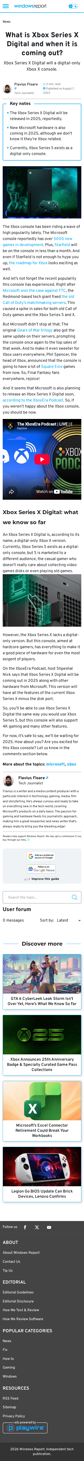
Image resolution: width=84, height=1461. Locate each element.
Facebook (25, 1227)
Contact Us (11, 1262)
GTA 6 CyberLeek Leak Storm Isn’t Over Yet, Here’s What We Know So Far (42, 1001)
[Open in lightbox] (42, 601)
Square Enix (51, 366)
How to (8, 1359)
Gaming (9, 1367)
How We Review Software (23, 1319)
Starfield (62, 245)
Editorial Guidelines (18, 1292)
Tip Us (8, 1271)
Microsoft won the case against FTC (34, 290)
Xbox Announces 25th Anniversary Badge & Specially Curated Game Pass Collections (42, 1065)
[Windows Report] (30, 6)
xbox (71, 764)
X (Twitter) (37, 1227)
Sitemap (9, 1407)
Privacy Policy (14, 1416)
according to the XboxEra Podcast (33, 400)
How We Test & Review (21, 1310)
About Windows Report (21, 1253)
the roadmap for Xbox (28, 263)
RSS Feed (10, 1398)
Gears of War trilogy (35, 330)
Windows (10, 1376)
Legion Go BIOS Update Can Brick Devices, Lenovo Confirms (42, 1194)
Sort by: (47, 920)
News (7, 22)
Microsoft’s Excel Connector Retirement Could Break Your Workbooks (42, 1130)
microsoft (55, 764)
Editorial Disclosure (18, 1301)
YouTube (49, 1227)
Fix (5, 1350)
